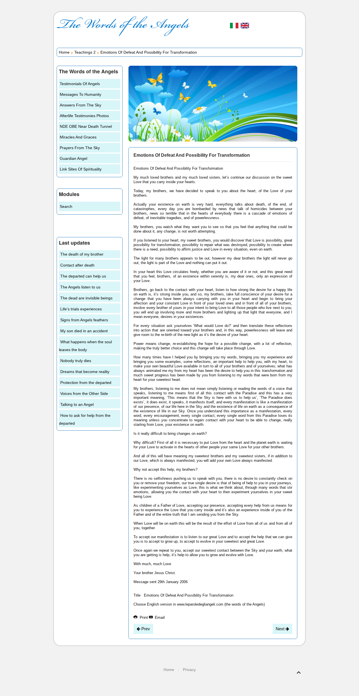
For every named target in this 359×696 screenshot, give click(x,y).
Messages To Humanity (80, 94)
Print (144, 617)
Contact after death (77, 265)
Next (281, 628)
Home (64, 52)
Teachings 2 (85, 52)
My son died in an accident (84, 331)
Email (159, 617)
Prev (145, 628)
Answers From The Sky (80, 105)
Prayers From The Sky (80, 147)
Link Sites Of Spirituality (81, 169)
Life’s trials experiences (81, 309)
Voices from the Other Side (84, 393)
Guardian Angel (73, 158)
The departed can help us (83, 276)
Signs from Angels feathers (84, 320)
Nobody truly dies (75, 360)
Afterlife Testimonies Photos (84, 115)
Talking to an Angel (77, 404)
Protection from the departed (85, 382)
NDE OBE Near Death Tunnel (86, 126)
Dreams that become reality (84, 371)
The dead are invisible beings (86, 298)
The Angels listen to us (80, 287)
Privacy (189, 669)
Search (66, 206)
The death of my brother (81, 254)
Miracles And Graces (78, 137)
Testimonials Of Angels (80, 83)
